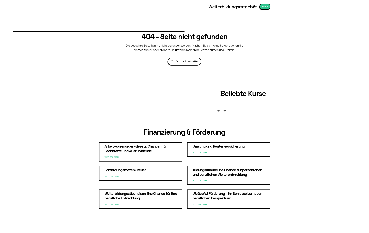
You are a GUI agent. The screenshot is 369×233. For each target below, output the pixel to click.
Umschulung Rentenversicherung (218, 146)
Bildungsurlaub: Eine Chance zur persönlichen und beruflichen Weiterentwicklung (227, 172)
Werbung (233, 228)
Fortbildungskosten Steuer (125, 169)
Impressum (265, 228)
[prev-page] (218, 111)
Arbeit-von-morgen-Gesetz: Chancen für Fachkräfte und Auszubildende (136, 148)
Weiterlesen (112, 157)
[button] (254, 6)
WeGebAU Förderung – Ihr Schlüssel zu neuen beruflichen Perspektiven (227, 195)
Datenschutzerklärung (249, 228)
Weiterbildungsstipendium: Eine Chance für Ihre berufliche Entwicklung (141, 195)
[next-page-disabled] (224, 111)
